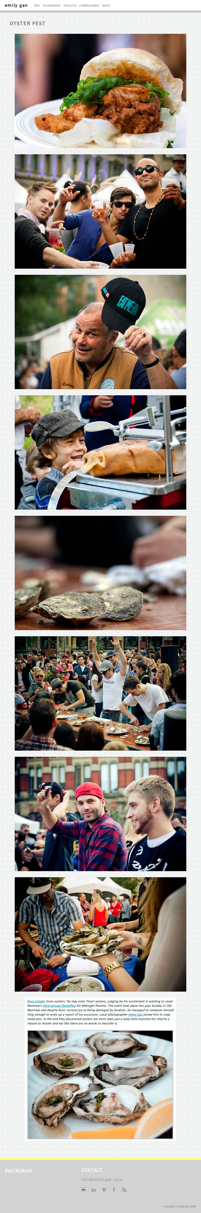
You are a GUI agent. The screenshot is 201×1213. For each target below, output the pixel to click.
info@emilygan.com (102, 1179)
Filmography (52, 5)
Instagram (18, 1171)
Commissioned (89, 5)
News (106, 5)
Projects (70, 5)
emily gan (16, 5)
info (37, 5)
